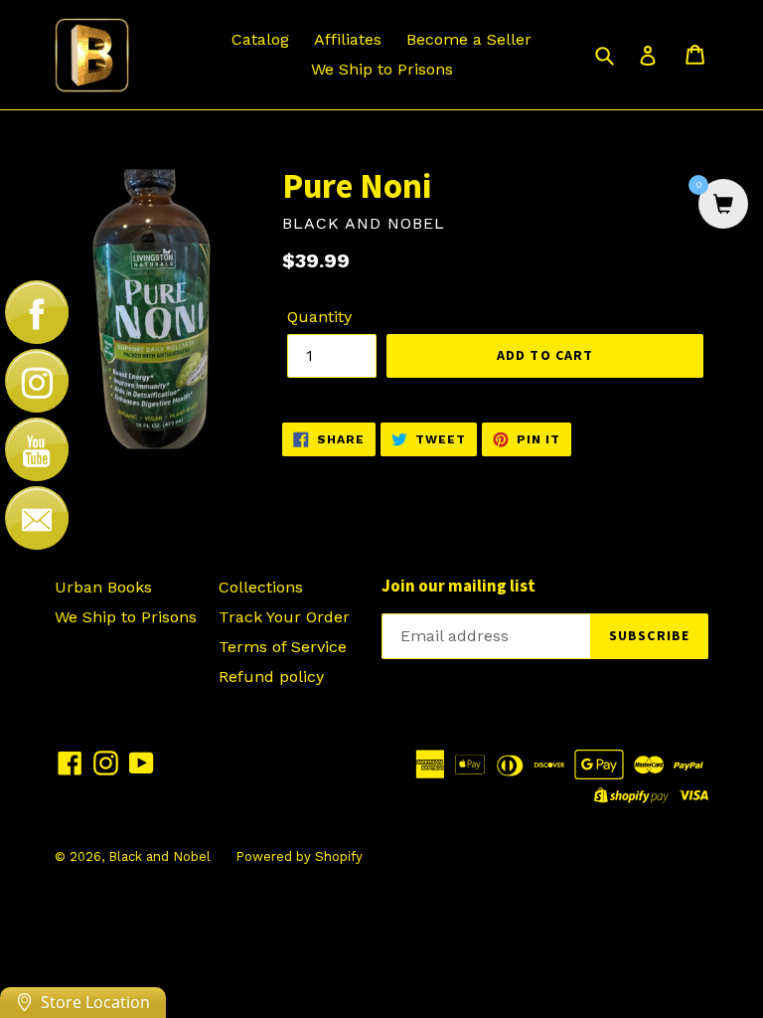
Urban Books (103, 587)
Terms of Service (283, 646)
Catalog (260, 39)
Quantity (319, 316)
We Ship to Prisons (382, 69)
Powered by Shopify (299, 856)
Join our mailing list (458, 585)
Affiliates (348, 39)
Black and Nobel (159, 856)
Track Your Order (284, 616)
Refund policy (271, 676)
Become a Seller (469, 39)
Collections (261, 587)
